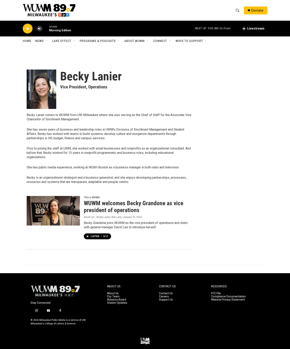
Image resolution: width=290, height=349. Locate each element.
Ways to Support (189, 41)
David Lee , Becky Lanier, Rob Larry (103, 217)
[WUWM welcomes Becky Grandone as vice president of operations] (53, 211)
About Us (113, 293)
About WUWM (134, 41)
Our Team (113, 296)
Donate (257, 10)
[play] (27, 28)
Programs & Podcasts (98, 41)
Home (27, 41)
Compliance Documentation (228, 296)
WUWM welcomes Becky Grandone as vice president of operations (133, 206)
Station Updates (117, 302)
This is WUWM (92, 197)
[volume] (39, 28)
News (39, 41)
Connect (160, 41)
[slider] (45, 28)
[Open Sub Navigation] (46, 41)
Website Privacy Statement (228, 299)
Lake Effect (61, 41)
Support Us (166, 299)
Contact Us (166, 293)
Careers (164, 296)
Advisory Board (116, 299)
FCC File (216, 293)
